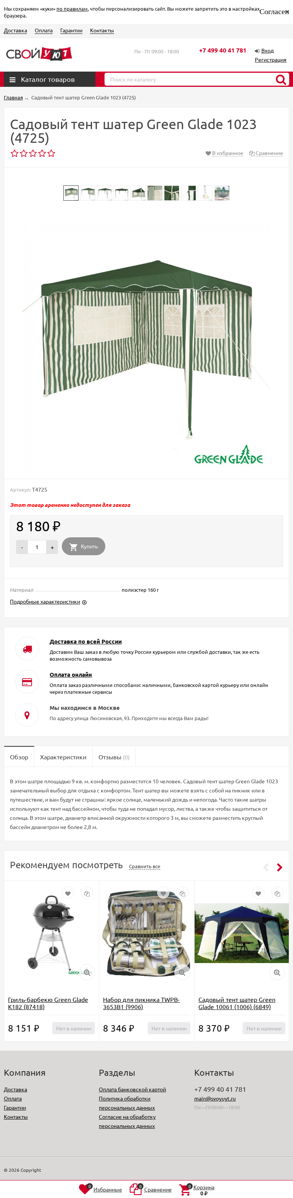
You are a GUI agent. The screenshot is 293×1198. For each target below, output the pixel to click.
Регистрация (271, 59)
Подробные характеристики (45, 601)
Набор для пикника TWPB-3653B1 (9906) (141, 1002)
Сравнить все (144, 866)
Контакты (102, 30)
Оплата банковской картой (132, 1089)
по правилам (72, 8)
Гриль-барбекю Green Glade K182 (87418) (48, 1002)
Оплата (44, 30)
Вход (267, 50)
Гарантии (71, 30)
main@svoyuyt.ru (215, 1098)
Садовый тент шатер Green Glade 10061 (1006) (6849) (236, 1002)
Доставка (15, 30)
